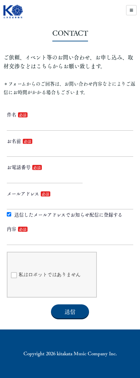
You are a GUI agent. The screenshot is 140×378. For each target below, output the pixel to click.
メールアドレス (23, 193)
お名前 (14, 141)
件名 (11, 114)
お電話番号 (19, 167)
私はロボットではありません (50, 274)
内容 (11, 229)
